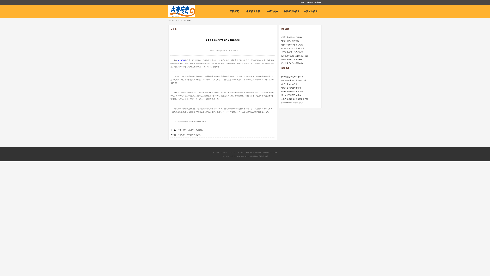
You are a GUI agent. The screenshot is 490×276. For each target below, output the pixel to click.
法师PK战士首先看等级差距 (292, 103)
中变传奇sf (272, 11)
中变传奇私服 (253, 11)
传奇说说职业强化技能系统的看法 (294, 56)
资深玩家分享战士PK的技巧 (292, 77)
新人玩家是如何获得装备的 (292, 63)
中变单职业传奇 (292, 11)
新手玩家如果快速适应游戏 (292, 37)
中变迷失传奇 (311, 11)
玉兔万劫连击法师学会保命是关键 (294, 99)
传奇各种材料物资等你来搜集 (189, 135)
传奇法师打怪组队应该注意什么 (293, 80)
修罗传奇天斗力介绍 (289, 84)
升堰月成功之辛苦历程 (290, 41)
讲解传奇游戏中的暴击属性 (292, 45)
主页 (180, 20)
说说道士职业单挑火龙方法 (292, 92)
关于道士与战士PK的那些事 (292, 52)
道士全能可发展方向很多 (291, 95)
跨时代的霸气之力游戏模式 (292, 60)
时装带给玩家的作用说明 (291, 88)
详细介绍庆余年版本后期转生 (292, 48)
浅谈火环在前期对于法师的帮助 (190, 130)
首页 (302, 2)
